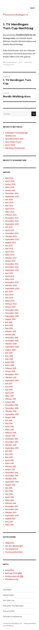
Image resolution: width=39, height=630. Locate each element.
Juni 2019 (9, 325)
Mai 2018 (9, 359)
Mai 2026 (9, 178)
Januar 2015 (10, 469)
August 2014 (10, 485)
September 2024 (12, 196)
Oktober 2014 (10, 479)
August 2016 (10, 417)
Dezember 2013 (11, 506)
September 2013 (12, 515)
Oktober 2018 (11, 344)
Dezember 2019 (11, 310)
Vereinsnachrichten (14, 552)
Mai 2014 (9, 494)
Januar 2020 (10, 307)
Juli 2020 (9, 291)
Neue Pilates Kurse (13, 142)
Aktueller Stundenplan (13, 606)
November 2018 (11, 341)
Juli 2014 (8, 488)
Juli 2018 (8, 353)
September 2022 (12, 239)
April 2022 (9, 252)
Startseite (7, 590)
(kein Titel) (10, 145)
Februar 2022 (10, 258)
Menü (32, 8)
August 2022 (10, 242)
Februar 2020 (11, 304)
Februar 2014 (10, 503)
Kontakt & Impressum (12, 617)
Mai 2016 (9, 423)
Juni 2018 (9, 356)
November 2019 (11, 313)
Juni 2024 (9, 202)
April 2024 (9, 209)
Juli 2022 (9, 245)
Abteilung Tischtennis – (16, 148)
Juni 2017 (9, 387)
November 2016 (11, 408)
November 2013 (11, 509)
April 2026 (9, 181)
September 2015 (12, 448)
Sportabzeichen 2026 (14, 139)
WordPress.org (11, 579)
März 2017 (9, 396)
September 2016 (12, 414)
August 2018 (10, 350)
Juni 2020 (9, 295)
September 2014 (12, 482)
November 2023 (12, 221)
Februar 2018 (10, 368)
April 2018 (9, 362)
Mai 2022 (9, 249)
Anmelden (9, 570)
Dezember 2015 (11, 439)
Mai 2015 (9, 457)
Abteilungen (8, 595)
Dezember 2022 (12, 233)
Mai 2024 (9, 206)
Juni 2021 (9, 273)
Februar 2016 (10, 433)
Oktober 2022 (11, 236)
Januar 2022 (10, 261)
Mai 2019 (9, 328)
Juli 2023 (9, 227)
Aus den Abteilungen (14, 546)
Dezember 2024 (12, 193)
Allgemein (9, 543)
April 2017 (9, 393)
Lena (20, 62)
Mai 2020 (9, 298)
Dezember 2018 (11, 337)
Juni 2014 (9, 491)
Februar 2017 (10, 399)
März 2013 (9, 525)
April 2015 (9, 460)
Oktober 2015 (10, 445)
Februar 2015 (10, 466)
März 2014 (9, 500)
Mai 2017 (9, 390)
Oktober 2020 (11, 285)
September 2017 (12, 380)
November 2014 (11, 476)
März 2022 (9, 255)
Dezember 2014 (11, 472)
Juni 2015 (9, 454)
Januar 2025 (10, 190)
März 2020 (10, 301)
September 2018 (12, 347)
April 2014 (9, 497)
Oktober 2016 (10, 411)
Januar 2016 (10, 436)
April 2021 (9, 276)
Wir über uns (9, 600)
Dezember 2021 (11, 264)
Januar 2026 (10, 184)
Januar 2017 (10, 402)
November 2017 (11, 374)
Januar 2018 (10, 371)
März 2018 (9, 365)
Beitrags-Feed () (13, 573)
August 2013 (10, 518)
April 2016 (9, 426)
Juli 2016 (8, 420)
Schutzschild (8, 611)
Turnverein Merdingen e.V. (12, 623)
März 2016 (9, 430)
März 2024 (9, 212)
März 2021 (9, 279)
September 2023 (12, 224)
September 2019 (12, 316)
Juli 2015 (8, 451)
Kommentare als (14, 576)
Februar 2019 (10, 331)
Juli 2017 (8, 383)
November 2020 (12, 282)
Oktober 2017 (10, 377)
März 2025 (9, 187)
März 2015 (9, 463)
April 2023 (9, 230)
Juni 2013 (9, 522)
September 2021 (12, 270)
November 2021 (11, 267)
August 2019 (10, 319)
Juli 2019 (8, 322)
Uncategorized (8, 65)
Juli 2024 (9, 199)
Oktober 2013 (10, 512)
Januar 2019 (10, 334)
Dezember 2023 (11, 218)
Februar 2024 (11, 215)
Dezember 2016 (11, 405)
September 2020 (12, 288)
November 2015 (11, 442)
